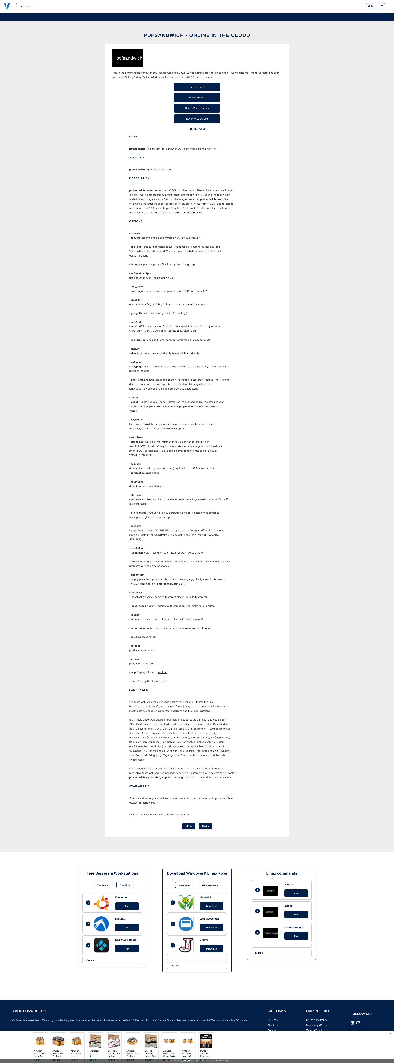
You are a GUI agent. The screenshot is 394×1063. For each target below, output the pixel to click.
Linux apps (184, 885)
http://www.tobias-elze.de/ (171, 212)
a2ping (288, 905)
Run (127, 906)
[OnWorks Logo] (7, 6)
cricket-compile (294, 927)
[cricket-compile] (271, 932)
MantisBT (205, 897)
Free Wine (125, 885)
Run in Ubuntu (197, 87)
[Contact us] (358, 1023)
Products (23, 6)
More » (90, 960)
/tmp (173, 264)
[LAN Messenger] (187, 924)
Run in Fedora (197, 97)
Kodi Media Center (126, 939)
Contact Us (273, 1030)
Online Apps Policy (316, 1020)
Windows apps (210, 885)
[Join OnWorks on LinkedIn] (352, 1023)
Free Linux (102, 885)
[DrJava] (187, 945)
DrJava (204, 939)
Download (211, 906)
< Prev (188, 826)
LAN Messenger (209, 918)
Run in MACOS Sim (197, 118)
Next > (205, 826)
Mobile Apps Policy (316, 1025)
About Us (272, 1025)
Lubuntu (120, 918)
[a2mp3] (271, 890)
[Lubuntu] (102, 924)
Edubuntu (121, 897)
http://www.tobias (222, 798)
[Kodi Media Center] (102, 945)
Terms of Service (315, 1030)
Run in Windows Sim (197, 108)
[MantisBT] (187, 902)
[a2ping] (271, 911)
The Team (272, 1020)
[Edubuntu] (102, 902)
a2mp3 (288, 884)
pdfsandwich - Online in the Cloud (197, 35)
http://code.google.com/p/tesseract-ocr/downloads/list (161, 706)
